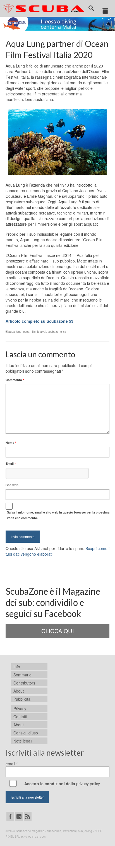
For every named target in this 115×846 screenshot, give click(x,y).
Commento (15, 380)
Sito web (12, 485)
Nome (11, 442)
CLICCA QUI (57, 631)
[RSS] (28, 816)
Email (11, 463)
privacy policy (88, 783)
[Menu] (105, 11)
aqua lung (14, 332)
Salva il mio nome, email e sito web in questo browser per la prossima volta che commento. (58, 515)
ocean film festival (34, 332)
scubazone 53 (57, 332)
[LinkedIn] (19, 816)
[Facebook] (10, 816)
